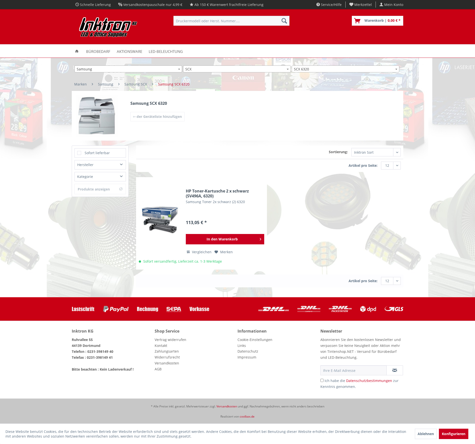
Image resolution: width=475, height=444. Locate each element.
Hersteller (85, 164)
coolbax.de (247, 416)
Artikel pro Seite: (363, 165)
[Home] (77, 51)
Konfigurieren (453, 433)
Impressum (247, 357)
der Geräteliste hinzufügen (159, 116)
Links (242, 345)
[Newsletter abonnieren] (394, 370)
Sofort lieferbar (97, 152)
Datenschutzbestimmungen (369, 380)
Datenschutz (248, 351)
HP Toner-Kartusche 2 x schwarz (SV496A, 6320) (217, 193)
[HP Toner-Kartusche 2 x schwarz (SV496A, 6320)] (160, 219)
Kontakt (161, 345)
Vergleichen (201, 252)
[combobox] (128, 68)
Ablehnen (426, 433)
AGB (158, 369)
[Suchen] (284, 21)
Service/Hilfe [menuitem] (331, 4)
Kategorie (85, 176)
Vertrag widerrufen (170, 339)
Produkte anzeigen (94, 189)
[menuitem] (361, 4)
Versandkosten (167, 363)
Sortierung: (338, 151)
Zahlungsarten (167, 351)
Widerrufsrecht (167, 357)
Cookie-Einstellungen (255, 339)
